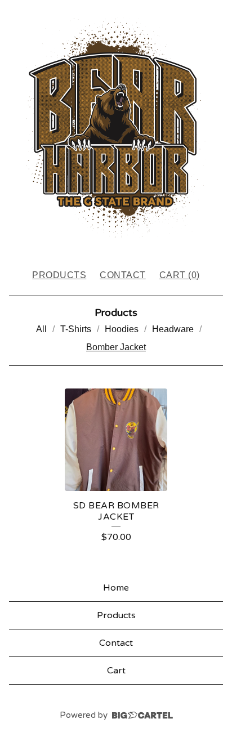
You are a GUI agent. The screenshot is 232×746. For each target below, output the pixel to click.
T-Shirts (75, 329)
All (41, 329)
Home (116, 587)
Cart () (179, 275)
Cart (116, 670)
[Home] (116, 129)
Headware (173, 329)
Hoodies (122, 329)
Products (59, 275)
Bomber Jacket (116, 347)
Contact (123, 275)
